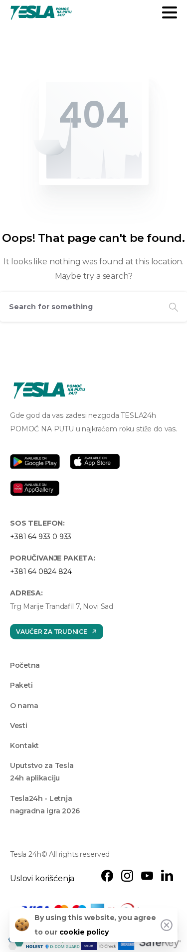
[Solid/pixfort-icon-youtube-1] (147, 875)
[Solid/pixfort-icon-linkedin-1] (167, 875)
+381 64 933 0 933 (40, 536)
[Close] (167, 925)
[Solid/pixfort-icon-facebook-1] (107, 875)
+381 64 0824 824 (40, 571)
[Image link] (49, 390)
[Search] (173, 307)
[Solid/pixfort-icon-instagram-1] (127, 875)
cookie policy (84, 932)
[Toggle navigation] (170, 12)
